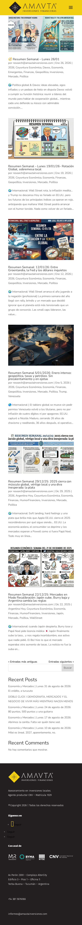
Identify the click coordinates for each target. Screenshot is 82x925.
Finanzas (29, 72)
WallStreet (36, 618)
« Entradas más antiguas (22, 662)
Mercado (13, 76)
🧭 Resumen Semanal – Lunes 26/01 (33, 59)
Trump (63, 391)
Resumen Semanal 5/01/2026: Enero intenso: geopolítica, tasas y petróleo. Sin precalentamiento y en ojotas (40, 376)
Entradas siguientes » (61, 662)
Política (24, 76)
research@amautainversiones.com (33, 63)
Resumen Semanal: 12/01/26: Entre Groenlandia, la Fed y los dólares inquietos (37, 268)
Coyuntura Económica (28, 67)
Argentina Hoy (24, 495)
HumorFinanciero (30, 500)
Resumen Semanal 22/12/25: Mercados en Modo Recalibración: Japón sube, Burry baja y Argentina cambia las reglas (38, 597)
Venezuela (14, 396)
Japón (59, 613)
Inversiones (56, 72)
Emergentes (15, 72)
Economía (57, 67)
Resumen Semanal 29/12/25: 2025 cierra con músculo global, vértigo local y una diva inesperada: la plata (39, 484)
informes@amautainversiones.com (27, 913)
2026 (11, 67)
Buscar (68, 668)
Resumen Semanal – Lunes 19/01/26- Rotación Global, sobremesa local (41, 167)
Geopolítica (41, 72)
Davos (46, 67)
